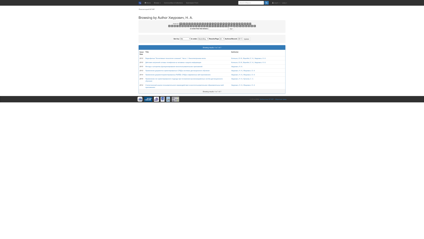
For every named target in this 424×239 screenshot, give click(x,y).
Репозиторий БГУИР (147, 9)
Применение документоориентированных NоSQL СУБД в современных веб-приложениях (178, 74)
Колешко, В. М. (236, 58)
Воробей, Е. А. (248, 58)
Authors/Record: (231, 39)
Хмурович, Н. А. (260, 58)
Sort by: (177, 39)
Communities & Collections (173, 3)
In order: (194, 39)
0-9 (181, 24)
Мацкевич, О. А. (249, 70)
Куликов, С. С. (248, 79)
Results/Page (214, 39)
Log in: (276, 3)
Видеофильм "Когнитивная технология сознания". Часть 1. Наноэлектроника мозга (175, 58)
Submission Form (192, 3)
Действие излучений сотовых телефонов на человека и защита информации (173, 62)
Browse (157, 3)
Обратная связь (281, 99)
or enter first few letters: (199, 28)
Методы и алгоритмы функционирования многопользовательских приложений (173, 66)
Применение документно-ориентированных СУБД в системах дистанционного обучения (177, 70)
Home (148, 3)
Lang (284, 3)
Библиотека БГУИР (267, 99)
